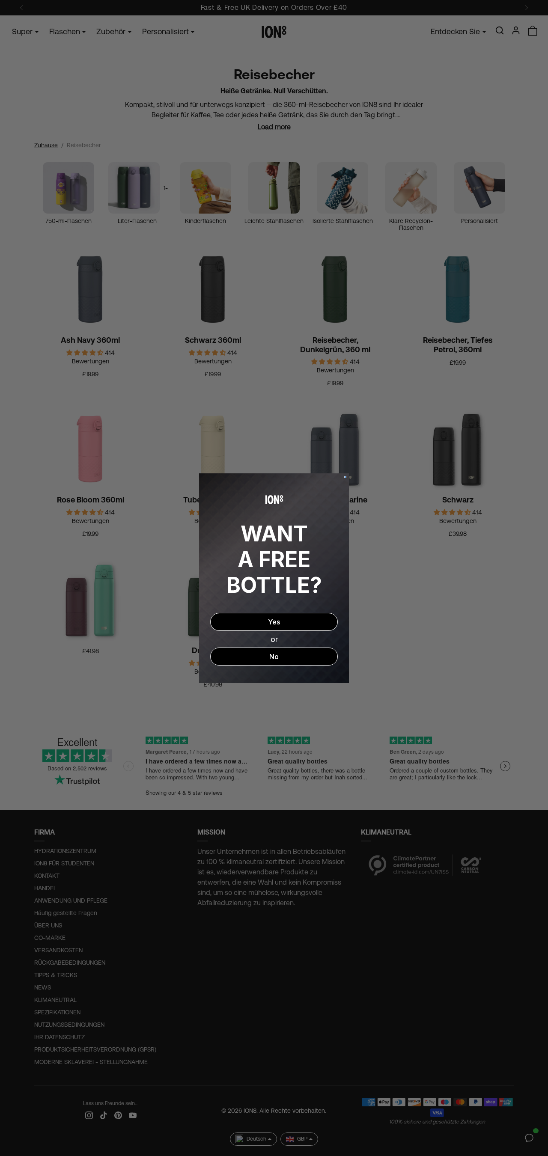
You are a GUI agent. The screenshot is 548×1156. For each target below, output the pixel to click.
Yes (274, 622)
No (274, 656)
